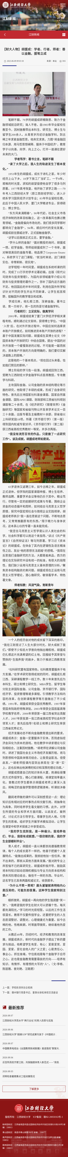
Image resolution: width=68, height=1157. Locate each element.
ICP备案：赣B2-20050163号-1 (48, 1117)
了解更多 (34, 1089)
